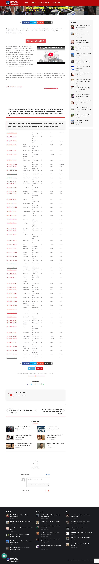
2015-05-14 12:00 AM (12, 240)
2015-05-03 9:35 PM (11, 289)
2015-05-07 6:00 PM (11, 274)
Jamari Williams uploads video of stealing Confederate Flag (83, 101)
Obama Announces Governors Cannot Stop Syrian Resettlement (50, 526)
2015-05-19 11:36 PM (12, 207)
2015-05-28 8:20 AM (11, 154)
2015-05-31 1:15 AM (11, 137)
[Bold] (28, 484)
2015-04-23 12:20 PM (12, 336)
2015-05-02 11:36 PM (12, 293)
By (35, 373)
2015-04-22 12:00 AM (12, 338)
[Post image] (10, 429)
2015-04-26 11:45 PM (12, 322)
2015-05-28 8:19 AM (11, 160)
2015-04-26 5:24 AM (11, 326)
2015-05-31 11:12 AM (12, 133)
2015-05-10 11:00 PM (12, 252)
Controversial (25, 373)
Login (48, 474)
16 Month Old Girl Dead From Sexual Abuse (55, 444)
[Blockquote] (40, 484)
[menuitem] (25, 3)
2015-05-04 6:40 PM (11, 287)
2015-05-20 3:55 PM (11, 199)
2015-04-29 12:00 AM (12, 313)
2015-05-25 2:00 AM (11, 166)
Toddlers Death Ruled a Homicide (14, 86)
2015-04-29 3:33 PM (11, 309)
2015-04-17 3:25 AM (11, 354)
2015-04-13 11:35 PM (12, 358)
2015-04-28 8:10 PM (11, 317)
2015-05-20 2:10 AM (11, 203)
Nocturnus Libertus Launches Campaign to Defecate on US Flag (83, 108)
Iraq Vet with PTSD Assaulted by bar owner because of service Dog (83, 47)
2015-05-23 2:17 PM (11, 178)
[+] (48, 483)
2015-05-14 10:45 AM (12, 234)
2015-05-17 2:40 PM (11, 215)
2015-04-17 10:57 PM (12, 346)
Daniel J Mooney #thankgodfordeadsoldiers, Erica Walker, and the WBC (83, 88)
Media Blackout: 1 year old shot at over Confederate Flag (83, 26)
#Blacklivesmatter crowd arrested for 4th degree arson (83, 73)
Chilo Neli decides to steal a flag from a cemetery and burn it (83, 95)
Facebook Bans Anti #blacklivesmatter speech (53, 428)
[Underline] (32, 484)
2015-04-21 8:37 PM (11, 342)
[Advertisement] (81, 156)
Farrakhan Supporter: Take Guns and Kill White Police (51, 546)
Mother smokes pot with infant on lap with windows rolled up (50, 539)
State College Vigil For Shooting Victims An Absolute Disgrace (23, 428)
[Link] (44, 484)
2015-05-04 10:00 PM (12, 283)
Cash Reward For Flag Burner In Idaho (79, 527)
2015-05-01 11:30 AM (12, 297)
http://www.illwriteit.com (21, 395)
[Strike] (34, 484)
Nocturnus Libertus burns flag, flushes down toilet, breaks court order (83, 34)
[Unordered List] (38, 484)
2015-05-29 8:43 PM (11, 144)
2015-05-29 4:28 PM (11, 150)
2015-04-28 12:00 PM (12, 321)
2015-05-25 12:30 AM (12, 170)
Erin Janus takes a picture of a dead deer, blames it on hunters (83, 60)
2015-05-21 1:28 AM (11, 193)
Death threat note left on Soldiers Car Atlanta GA (83, 67)
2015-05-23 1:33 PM (11, 182)
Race (30, 373)
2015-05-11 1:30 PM (11, 248)
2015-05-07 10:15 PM (12, 268)
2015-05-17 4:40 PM (11, 211)
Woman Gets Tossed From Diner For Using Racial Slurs (24, 436)
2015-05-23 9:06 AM (11, 183)
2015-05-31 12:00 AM (12, 140)
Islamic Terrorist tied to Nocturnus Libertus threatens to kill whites (83, 80)
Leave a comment (49, 373)
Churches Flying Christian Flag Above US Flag (82, 121)
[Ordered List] (36, 484)
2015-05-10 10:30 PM (12, 256)
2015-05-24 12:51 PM (12, 174)
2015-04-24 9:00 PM (11, 332)
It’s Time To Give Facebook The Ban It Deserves (81, 532)
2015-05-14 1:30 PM (11, 229)
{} (46, 483)
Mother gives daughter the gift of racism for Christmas (55, 436)
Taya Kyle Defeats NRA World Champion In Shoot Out (80, 538)
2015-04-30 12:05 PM (12, 301)
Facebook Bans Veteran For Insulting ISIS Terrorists (80, 544)
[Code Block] (42, 484)
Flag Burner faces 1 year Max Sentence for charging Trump (80, 515)
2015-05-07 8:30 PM (11, 270)
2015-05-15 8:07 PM (11, 223)
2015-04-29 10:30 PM (12, 305)
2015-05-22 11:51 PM (12, 187)
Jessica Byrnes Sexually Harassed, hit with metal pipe (82, 41)
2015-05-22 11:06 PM (12, 191)
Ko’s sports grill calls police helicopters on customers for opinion (50, 533)
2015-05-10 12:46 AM (12, 264)
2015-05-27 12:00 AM (12, 164)
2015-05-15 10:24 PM (12, 219)
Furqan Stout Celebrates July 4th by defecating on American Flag (83, 114)
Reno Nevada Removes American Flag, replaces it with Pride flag (83, 54)
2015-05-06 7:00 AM (11, 277)
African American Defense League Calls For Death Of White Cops (23, 444)
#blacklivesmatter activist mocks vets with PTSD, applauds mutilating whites (80, 522)
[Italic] (30, 484)
